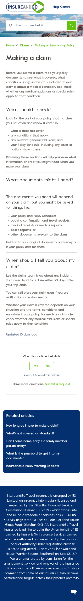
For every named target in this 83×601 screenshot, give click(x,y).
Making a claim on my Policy (54, 45)
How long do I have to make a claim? (32, 425)
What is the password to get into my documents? (33, 456)
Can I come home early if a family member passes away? (36, 444)
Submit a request (57, 384)
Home (10, 45)
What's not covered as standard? (30, 433)
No (48, 366)
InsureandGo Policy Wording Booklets (32, 466)
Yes (35, 366)
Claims (24, 45)
